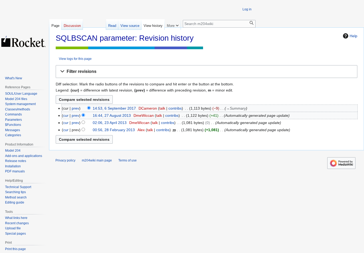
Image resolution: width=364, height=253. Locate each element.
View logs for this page (75, 58)
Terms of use (127, 160)
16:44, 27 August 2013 (112, 115)
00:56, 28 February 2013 (114, 130)
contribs (175, 108)
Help (353, 36)
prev (75, 108)
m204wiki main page (97, 160)
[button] (206, 72)
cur (65, 115)
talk (162, 108)
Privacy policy (65, 160)
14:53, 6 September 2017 (114, 108)
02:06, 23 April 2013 (110, 123)
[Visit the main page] (23, 41)
